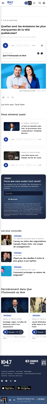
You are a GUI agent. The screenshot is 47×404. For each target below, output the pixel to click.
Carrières (4, 375)
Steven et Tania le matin (14, 337)
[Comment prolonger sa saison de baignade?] (6, 271)
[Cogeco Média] (31, 363)
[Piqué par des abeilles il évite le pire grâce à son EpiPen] (6, 257)
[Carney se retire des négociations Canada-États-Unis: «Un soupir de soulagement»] (6, 240)
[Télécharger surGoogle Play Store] (24, 388)
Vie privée (19, 371)
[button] (10, 400)
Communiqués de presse (32, 373)
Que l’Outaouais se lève (14, 55)
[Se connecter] (44, 3)
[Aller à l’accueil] (10, 4)
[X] (11, 381)
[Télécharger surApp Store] (8, 388)
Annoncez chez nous (15, 375)
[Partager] (42, 45)
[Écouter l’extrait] (5, 45)
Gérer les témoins (7, 373)
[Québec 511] (44, 365)
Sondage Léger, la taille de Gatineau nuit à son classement (14, 324)
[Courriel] (12, 97)
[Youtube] (15, 381)
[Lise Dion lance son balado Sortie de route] (12, 155)
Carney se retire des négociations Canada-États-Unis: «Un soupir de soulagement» (29, 244)
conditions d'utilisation (32, 214)
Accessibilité (19, 373)
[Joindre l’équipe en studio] (34, 3)
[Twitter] (8, 97)
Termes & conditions (8, 371)
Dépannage (27, 371)
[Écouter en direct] (26, 3)
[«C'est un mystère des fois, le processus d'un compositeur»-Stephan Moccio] (12, 126)
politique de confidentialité (10, 214)
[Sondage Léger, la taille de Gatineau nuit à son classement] (14, 305)
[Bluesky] (6, 381)
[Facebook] (3, 97)
